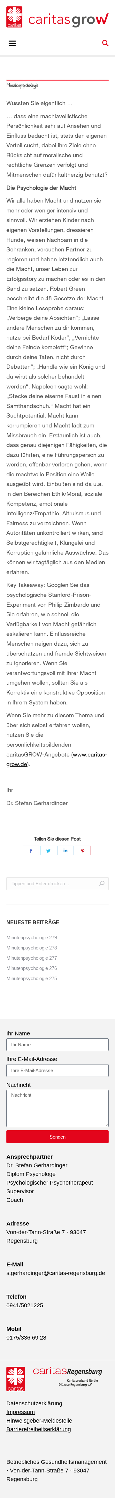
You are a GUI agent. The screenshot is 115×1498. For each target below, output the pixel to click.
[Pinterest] (83, 850)
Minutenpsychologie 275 (31, 978)
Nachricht (18, 1085)
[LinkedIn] (65, 850)
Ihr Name (18, 1033)
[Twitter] (48, 850)
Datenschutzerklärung (34, 1403)
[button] (12, 43)
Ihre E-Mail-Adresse (31, 1059)
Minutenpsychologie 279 (31, 937)
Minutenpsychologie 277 (31, 958)
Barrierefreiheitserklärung (38, 1429)
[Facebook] (31, 850)
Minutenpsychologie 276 (31, 968)
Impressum (20, 1412)
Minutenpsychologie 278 (31, 947)
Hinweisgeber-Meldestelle (39, 1420)
